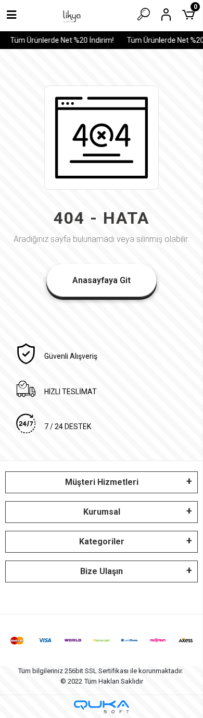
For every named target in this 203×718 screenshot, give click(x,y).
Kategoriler (101, 541)
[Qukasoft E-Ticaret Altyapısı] (101, 706)
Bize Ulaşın (101, 571)
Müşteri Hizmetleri (101, 482)
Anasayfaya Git (101, 280)
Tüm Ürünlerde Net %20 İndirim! (60, 40)
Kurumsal (101, 512)
